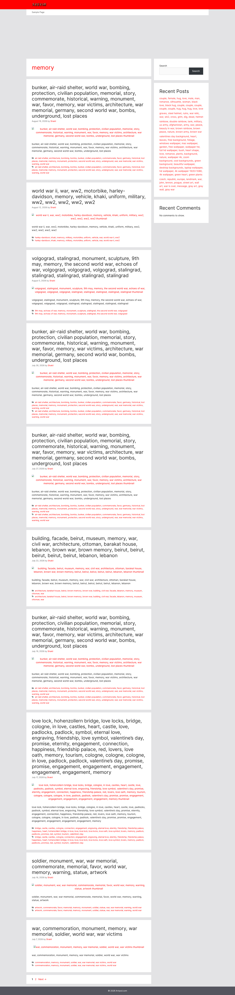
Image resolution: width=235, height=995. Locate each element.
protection (72, 161)
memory (52, 161)
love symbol (114, 831)
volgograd (122, 310)
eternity (113, 828)
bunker (81, 158)
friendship (122, 828)
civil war (105, 590)
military (69, 237)
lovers (123, 831)
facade (113, 590)
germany (127, 158)
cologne (59, 828)
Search (163, 65)
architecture (54, 158)
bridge (38, 828)
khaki (53, 237)
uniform (87, 237)
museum (138, 590)
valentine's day (76, 834)
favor (119, 158)
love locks (93, 831)
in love (70, 831)
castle (44, 828)
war (116, 161)
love (76, 831)
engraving (92, 828)
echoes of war (50, 310)
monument (62, 161)
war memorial (125, 161)
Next (42, 979)
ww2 (117, 237)
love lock (83, 831)
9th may (39, 310)
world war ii (109, 237)
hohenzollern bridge (57, 831)
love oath (103, 831)
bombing (65, 158)
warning (35, 164)
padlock (140, 831)
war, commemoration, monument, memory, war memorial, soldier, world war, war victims (84, 931)
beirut (63, 590)
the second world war (107, 310)
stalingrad (91, 310)
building (96, 590)
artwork (38, 907)
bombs (73, 158)
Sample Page (38, 12)
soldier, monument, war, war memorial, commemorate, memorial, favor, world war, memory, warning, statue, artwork (79, 866)
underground (107, 161)
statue (102, 907)
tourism (65, 834)
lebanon (120, 590)
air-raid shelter (41, 158)
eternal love (103, 828)
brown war (87, 590)
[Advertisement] (117, 36)
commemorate (109, 158)
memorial (43, 161)
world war (44, 164)
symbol (57, 834)
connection (69, 828)
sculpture (81, 310)
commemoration (42, 962)
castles (51, 828)
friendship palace (135, 828)
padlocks (36, 834)
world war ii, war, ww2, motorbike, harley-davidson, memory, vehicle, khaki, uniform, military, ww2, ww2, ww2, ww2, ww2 (89, 196)
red (51, 834)
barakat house (53, 590)
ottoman (36, 593)
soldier (95, 907)
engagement (81, 828)
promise (45, 834)
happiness (36, 831)
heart (44, 831)
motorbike (78, 237)
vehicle (95, 237)
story (98, 161)
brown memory (74, 590)
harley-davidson (42, 237)
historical (136, 158)
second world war (86, 161)
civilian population (93, 158)
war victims (137, 161)
